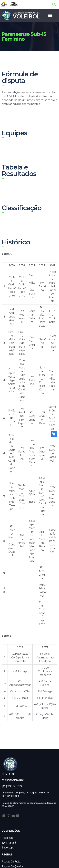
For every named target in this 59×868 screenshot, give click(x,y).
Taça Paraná (9, 842)
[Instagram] (8, 816)
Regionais (7, 837)
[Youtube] (13, 816)
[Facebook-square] (4, 816)
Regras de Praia (11, 861)
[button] (54, 4)
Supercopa (8, 847)
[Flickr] (17, 816)
